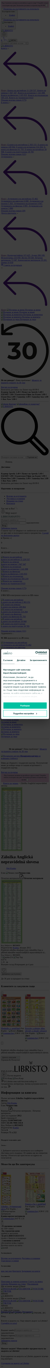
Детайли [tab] (21, 660)
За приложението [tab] (38, 660)
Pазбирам (25, 705)
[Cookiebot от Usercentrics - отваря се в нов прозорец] (35, 653)
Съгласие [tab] (8, 660)
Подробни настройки (23, 713)
